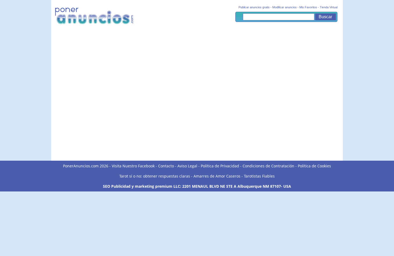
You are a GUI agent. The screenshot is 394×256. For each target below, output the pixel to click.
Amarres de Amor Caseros (217, 176)
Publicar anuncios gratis (254, 7)
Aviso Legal (187, 165)
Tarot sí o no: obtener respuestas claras (154, 176)
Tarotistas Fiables (259, 176)
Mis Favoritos (308, 7)
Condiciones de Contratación (268, 165)
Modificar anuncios (284, 7)
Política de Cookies (314, 165)
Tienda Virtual (328, 7)
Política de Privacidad (220, 165)
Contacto (166, 165)
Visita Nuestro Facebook (133, 165)
